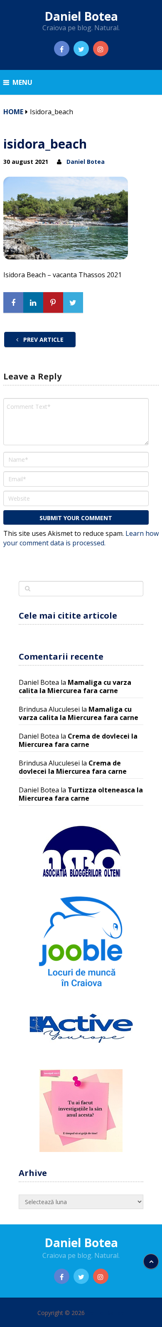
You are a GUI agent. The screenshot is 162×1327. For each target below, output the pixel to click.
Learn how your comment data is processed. (81, 538)
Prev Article (43, 339)
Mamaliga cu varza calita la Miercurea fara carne (75, 686)
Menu (22, 82)
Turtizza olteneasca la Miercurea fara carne (81, 794)
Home (13, 111)
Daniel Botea (81, 16)
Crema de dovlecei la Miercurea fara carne (78, 740)
